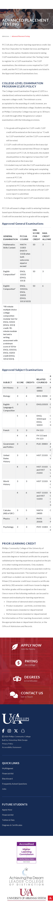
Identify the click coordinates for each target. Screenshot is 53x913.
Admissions (5, 36)
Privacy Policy (7, 744)
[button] (50, 898)
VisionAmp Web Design (18, 740)
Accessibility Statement (11, 747)
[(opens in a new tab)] (26, 894)
